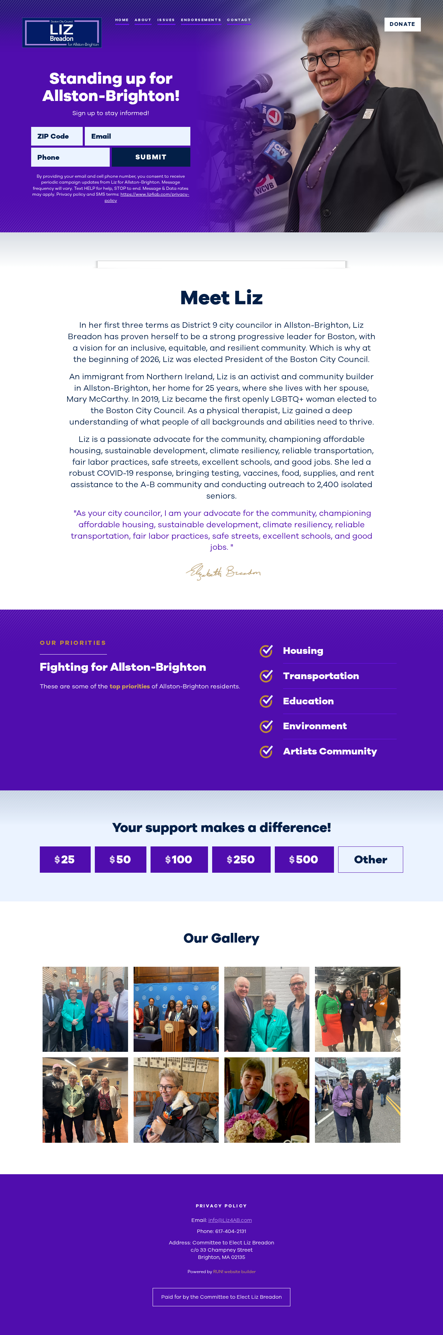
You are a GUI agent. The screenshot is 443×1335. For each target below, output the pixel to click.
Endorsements (201, 20)
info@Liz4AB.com (230, 1220)
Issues (166, 20)
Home (122, 20)
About (143, 20)
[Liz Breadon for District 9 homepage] (62, 32)
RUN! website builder (234, 1271)
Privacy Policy (221, 1205)
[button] (85, 1009)
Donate (402, 24)
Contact (239, 20)
